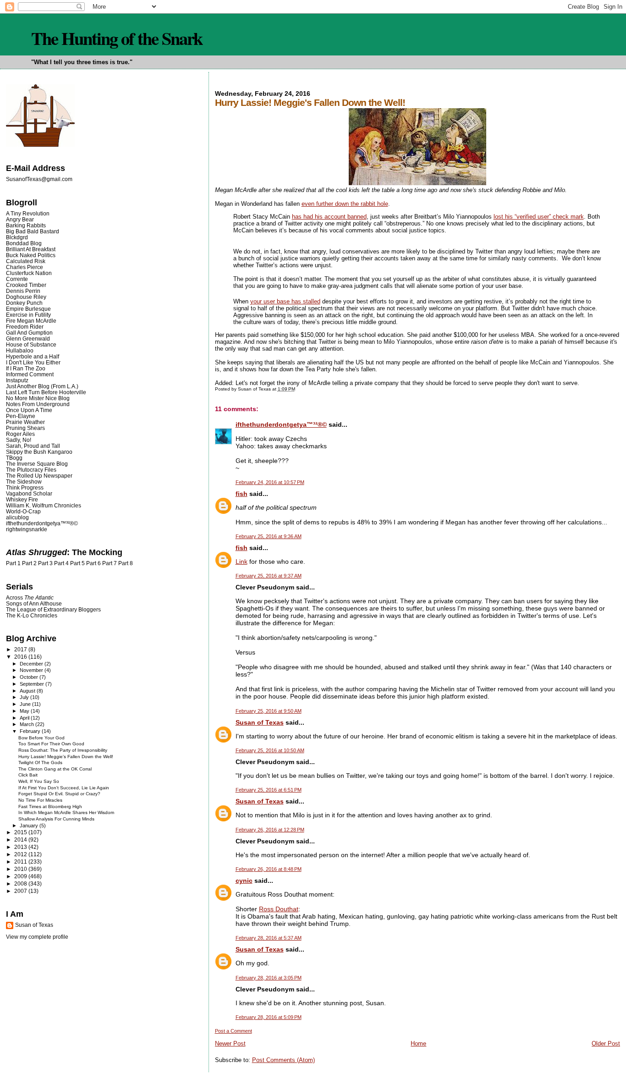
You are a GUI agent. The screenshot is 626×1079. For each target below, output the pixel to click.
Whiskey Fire (22, 499)
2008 (21, 883)
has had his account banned (329, 216)
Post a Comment (233, 1031)
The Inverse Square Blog (37, 464)
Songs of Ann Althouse (34, 603)
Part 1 (13, 563)
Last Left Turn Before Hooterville (46, 392)
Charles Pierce (24, 267)
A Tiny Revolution (27, 213)
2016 (21, 657)
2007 (21, 891)
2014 (21, 839)
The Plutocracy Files (31, 470)
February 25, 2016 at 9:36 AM (269, 536)
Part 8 (125, 563)
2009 (21, 876)
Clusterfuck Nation (29, 273)
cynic (244, 880)
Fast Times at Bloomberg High (50, 806)
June (26, 704)
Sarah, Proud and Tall (33, 446)
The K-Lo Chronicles (31, 615)
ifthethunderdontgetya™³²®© (281, 424)
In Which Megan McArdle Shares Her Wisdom (66, 812)
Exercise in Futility (28, 315)
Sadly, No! (18, 440)
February (31, 731)
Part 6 (93, 563)
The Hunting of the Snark (116, 38)
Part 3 (45, 563)
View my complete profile (37, 937)
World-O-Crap (23, 511)
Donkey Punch (24, 303)
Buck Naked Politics (30, 255)
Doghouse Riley (26, 297)
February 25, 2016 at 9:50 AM (269, 711)
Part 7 (109, 563)
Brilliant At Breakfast (30, 249)
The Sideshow (24, 481)
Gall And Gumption (29, 333)
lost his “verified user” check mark (539, 216)
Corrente (17, 279)
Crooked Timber (26, 285)
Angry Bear (20, 219)
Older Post (606, 1043)
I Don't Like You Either (33, 362)
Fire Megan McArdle (31, 321)
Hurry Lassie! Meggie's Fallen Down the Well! (65, 756)
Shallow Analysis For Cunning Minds (56, 818)
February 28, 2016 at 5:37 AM (269, 938)
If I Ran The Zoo (25, 368)
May (25, 711)
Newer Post (230, 1043)
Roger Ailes (20, 434)
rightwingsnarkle (26, 529)
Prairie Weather (25, 422)
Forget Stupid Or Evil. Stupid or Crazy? (59, 793)
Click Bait (28, 774)
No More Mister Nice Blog (38, 398)
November (32, 670)
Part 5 (77, 563)
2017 (21, 649)
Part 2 (29, 563)
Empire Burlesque (28, 309)
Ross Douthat (278, 909)
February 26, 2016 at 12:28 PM (270, 829)
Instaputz (17, 380)
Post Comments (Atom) (283, 1060)
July (25, 697)
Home (418, 1043)
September (32, 684)
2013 (21, 847)
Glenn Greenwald (28, 338)
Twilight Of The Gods (40, 762)
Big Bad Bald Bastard (32, 231)
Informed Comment (30, 374)
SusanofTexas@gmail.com (39, 179)
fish (241, 493)
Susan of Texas (260, 722)
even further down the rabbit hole (345, 203)
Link (241, 561)
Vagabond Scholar (29, 493)
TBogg (14, 458)
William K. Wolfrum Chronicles (43, 505)
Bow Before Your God (41, 737)
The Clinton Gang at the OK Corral (55, 768)
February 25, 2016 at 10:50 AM (270, 750)
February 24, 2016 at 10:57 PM (270, 482)
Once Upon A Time (29, 410)
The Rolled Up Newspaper (39, 476)
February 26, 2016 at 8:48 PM (269, 869)
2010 (21, 869)
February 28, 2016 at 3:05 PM (269, 977)
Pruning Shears (25, 428)
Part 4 (61, 563)
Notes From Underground (38, 404)
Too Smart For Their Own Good (51, 743)
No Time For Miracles (40, 800)
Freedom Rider (25, 327)
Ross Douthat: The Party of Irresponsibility (62, 750)
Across (30, 597)
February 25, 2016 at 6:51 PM (269, 790)
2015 (21, 832)
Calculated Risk (25, 261)
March (27, 724)
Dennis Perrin (23, 291)
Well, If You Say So (38, 781)
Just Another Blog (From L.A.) (42, 386)
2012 (21, 854)
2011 (21, 861)
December (32, 663)
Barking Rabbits (26, 225)
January (29, 825)
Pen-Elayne (20, 416)
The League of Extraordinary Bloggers (53, 609)
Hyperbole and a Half (32, 356)
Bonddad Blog (24, 243)
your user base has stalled (285, 301)
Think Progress (25, 487)
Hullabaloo (19, 350)
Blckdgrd (17, 237)
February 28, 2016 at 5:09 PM (269, 1017)
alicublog (17, 517)
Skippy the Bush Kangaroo (39, 452)
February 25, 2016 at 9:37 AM (269, 575)
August (28, 691)
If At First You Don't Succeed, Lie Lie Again (63, 787)
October (29, 677)
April (25, 718)
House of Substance (31, 344)
